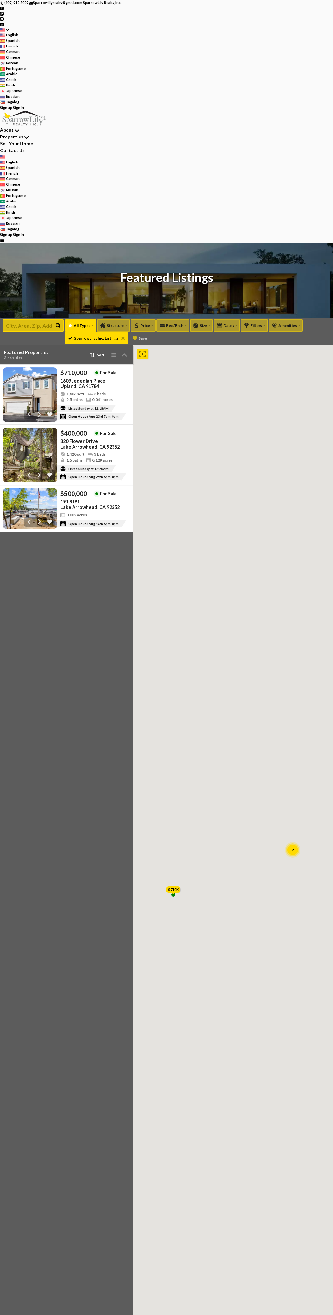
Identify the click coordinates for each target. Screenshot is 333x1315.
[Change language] (4, 30)
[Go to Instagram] (2, 13)
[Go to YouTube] (2, 19)
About (7, 130)
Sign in (18, 107)
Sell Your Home (16, 143)
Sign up (6, 107)
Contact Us (12, 150)
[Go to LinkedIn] (2, 24)
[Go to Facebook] (2, 8)
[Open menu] (2, 240)
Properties (11, 136)
